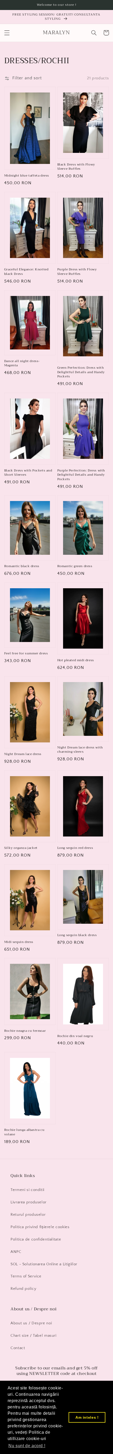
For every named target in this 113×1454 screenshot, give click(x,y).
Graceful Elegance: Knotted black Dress (26, 271)
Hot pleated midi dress (75, 660)
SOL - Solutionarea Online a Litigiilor (44, 1264)
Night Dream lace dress (23, 754)
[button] (7, 33)
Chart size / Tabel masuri (33, 1336)
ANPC (16, 1252)
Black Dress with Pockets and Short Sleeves (28, 472)
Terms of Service (26, 1276)
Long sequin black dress (77, 935)
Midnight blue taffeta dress (26, 175)
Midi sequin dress (18, 942)
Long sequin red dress (75, 848)
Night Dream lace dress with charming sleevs (80, 749)
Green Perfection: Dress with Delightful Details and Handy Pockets (81, 372)
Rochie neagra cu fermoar (25, 1031)
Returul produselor (28, 1215)
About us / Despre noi (31, 1323)
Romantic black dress (21, 566)
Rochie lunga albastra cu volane (24, 1132)
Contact (18, 1348)
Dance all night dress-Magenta (22, 363)
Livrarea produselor (29, 1202)
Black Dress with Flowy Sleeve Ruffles (76, 166)
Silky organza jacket (21, 848)
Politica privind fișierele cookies (40, 1227)
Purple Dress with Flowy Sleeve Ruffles (77, 271)
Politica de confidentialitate (36, 1239)
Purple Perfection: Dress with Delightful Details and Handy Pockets (81, 475)
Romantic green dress (75, 566)
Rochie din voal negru (75, 1036)
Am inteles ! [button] (87, 1417)
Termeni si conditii (27, 1190)
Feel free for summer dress (26, 653)
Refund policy (23, 1289)
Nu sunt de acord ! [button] (26, 1445)
